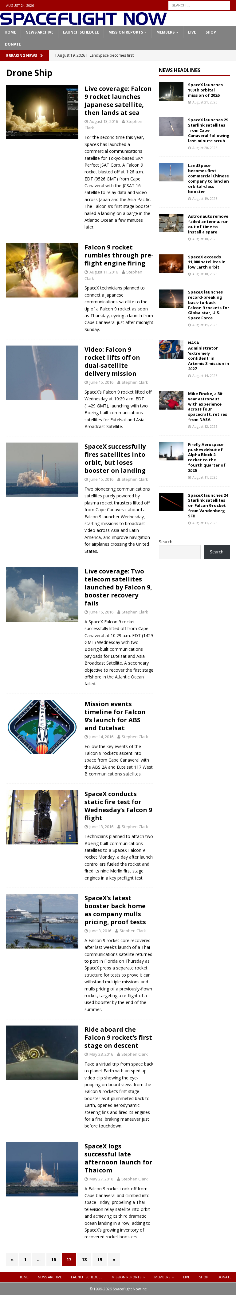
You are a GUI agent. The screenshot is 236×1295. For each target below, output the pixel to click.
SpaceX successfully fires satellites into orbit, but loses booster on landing (115, 458)
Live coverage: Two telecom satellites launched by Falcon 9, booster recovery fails (118, 587)
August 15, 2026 (204, 324)
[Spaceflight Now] (83, 23)
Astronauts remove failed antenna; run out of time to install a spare (208, 224)
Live (192, 32)
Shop (211, 32)
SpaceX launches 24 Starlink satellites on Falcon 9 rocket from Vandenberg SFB (208, 505)
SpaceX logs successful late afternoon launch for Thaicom (118, 1158)
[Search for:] (199, 5)
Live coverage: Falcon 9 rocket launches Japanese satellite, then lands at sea (118, 100)
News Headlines (179, 70)
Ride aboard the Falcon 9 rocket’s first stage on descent (118, 1037)
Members (165, 32)
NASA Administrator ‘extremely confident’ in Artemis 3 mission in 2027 (208, 355)
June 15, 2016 (101, 382)
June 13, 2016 (101, 826)
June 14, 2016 (101, 736)
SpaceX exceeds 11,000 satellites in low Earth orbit (207, 262)
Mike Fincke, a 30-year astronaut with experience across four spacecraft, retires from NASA (207, 406)
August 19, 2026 (204, 198)
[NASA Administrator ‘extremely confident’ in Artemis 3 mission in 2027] (171, 349)
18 (84, 1259)
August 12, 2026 (204, 426)
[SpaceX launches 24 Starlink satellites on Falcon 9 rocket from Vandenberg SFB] (171, 502)
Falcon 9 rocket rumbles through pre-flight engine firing (119, 255)
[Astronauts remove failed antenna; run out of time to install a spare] (171, 223)
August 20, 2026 (204, 147)
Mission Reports (125, 32)
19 (99, 1259)
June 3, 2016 (100, 930)
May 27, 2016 (101, 1179)
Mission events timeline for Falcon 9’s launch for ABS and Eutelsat (115, 716)
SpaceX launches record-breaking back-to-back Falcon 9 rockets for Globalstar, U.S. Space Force (208, 305)
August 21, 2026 (204, 102)
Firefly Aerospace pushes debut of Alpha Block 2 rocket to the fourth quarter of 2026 (207, 457)
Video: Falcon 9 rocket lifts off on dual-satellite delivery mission (112, 361)
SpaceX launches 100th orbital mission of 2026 (205, 90)
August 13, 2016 (103, 121)
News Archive (39, 32)
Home (10, 32)
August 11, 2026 (204, 477)
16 (53, 1259)
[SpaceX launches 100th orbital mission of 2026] (171, 91)
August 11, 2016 (103, 272)
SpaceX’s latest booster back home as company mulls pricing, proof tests (115, 910)
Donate (13, 44)
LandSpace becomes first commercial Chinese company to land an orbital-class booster (208, 178)
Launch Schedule (81, 32)
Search (165, 541)
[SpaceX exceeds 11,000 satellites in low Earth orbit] (171, 263)
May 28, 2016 (101, 1054)
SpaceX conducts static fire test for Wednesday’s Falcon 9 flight (118, 806)
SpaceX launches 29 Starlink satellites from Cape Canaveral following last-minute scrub (209, 130)
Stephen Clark (135, 382)
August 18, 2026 (204, 239)
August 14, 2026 (204, 375)
